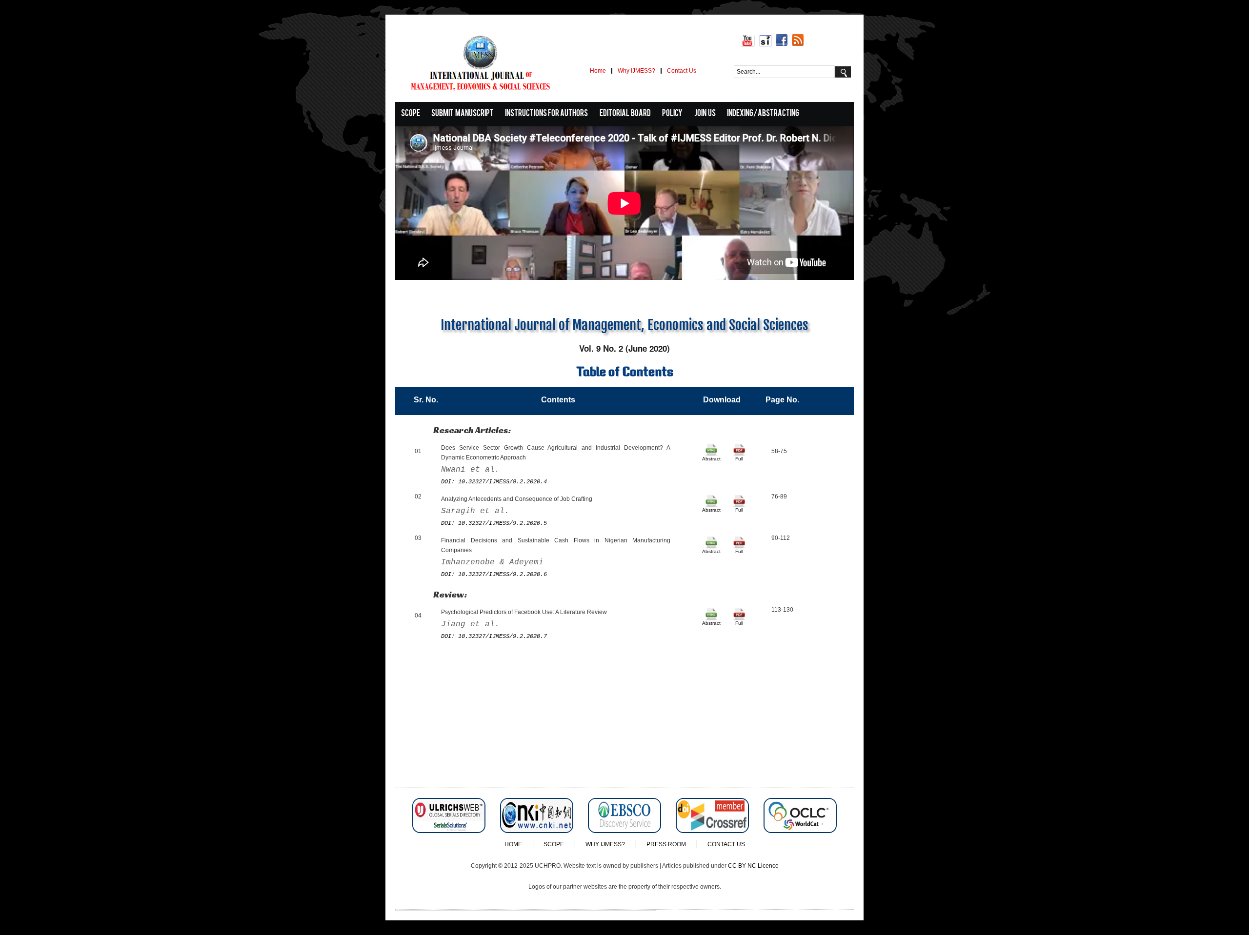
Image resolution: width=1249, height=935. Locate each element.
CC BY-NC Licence (753, 865)
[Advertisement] (624, 719)
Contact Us (681, 71)
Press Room (666, 844)
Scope (410, 114)
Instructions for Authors (546, 114)
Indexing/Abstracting (763, 114)
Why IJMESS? (636, 71)
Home (598, 71)
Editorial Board (625, 114)
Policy (672, 114)
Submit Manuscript (462, 114)
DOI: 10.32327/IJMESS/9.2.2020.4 (494, 481)
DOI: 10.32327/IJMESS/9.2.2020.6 (494, 574)
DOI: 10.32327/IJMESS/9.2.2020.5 (494, 523)
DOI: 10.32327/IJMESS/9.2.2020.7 (494, 636)
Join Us (705, 114)
